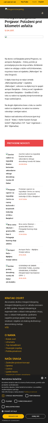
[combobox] (42, 378)
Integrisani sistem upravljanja (18, 375)
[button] (24, 411)
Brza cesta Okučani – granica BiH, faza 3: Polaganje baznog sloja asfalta (28, 227)
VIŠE (7, 327)
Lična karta (10, 342)
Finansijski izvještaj (14, 348)
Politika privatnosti (13, 351)
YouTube (24, 2)
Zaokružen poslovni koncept (18, 362)
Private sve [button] (13, 416)
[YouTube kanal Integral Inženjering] (20, 2)
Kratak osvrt (11, 339)
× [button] (45, 378)
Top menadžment (13, 345)
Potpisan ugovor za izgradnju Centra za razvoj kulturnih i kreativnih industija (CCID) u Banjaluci (29, 192)
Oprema (9, 365)
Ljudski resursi (12, 372)
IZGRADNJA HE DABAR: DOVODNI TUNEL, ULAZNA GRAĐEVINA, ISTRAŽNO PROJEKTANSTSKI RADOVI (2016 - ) (29, 270)
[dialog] (24, 399)
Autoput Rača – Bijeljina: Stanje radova (28, 251)
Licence (9, 368)
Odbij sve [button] (35, 416)
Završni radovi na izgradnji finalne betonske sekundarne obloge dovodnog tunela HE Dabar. (30, 157)
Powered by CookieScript (11, 420)
